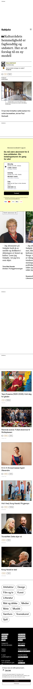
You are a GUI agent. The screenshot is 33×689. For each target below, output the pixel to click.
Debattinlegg (22, 638)
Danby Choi (21, 645)
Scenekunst (22, 614)
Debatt (9, 74)
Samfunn (5, 435)
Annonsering (21, 636)
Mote (6, 609)
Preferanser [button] (16, 683)
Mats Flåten (21, 663)
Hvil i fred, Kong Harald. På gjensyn (15, 504)
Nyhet (11, 435)
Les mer (8, 670)
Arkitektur (8, 587)
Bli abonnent (21, 634)
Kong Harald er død (9, 570)
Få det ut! (8, 69)
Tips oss (20, 640)
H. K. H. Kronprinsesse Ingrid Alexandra (12, 469)
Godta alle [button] (16, 680)
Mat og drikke (10, 603)
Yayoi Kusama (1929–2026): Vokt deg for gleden (16, 395)
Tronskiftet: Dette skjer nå (11, 537)
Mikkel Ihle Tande (23, 657)
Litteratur (8, 598)
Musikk (16, 609)
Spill (5, 619)
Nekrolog (8, 400)
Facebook (4, 636)
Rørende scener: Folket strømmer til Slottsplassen (15, 431)
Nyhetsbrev (4, 634)
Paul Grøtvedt (11, 63)
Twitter (3, 640)
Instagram (4, 638)
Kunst (5, 74)
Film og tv (8, 592)
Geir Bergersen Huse (24, 651)
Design (21, 587)
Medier (25, 603)
